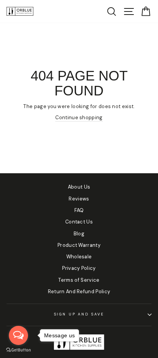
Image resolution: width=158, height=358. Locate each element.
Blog (79, 233)
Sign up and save (79, 314)
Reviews (79, 198)
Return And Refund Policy (79, 291)
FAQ (79, 210)
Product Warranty (79, 245)
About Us (79, 187)
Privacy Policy (78, 268)
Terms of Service (78, 280)
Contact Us (79, 221)
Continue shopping (78, 117)
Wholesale (79, 256)
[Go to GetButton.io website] (18, 350)
